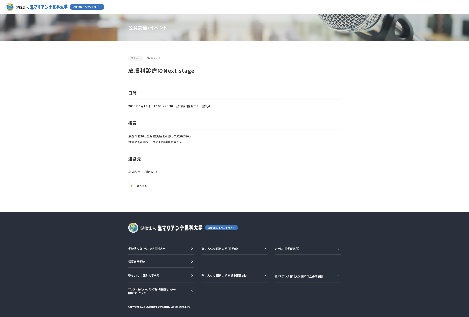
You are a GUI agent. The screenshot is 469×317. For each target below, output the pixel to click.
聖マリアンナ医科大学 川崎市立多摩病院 (299, 276)
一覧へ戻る (140, 186)
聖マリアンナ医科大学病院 (143, 275)
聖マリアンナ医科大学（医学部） (220, 248)
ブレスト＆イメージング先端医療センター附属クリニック (152, 291)
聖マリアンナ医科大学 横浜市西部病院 (224, 275)
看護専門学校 (136, 261)
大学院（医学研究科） (287, 248)
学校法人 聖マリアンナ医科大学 (146, 248)
